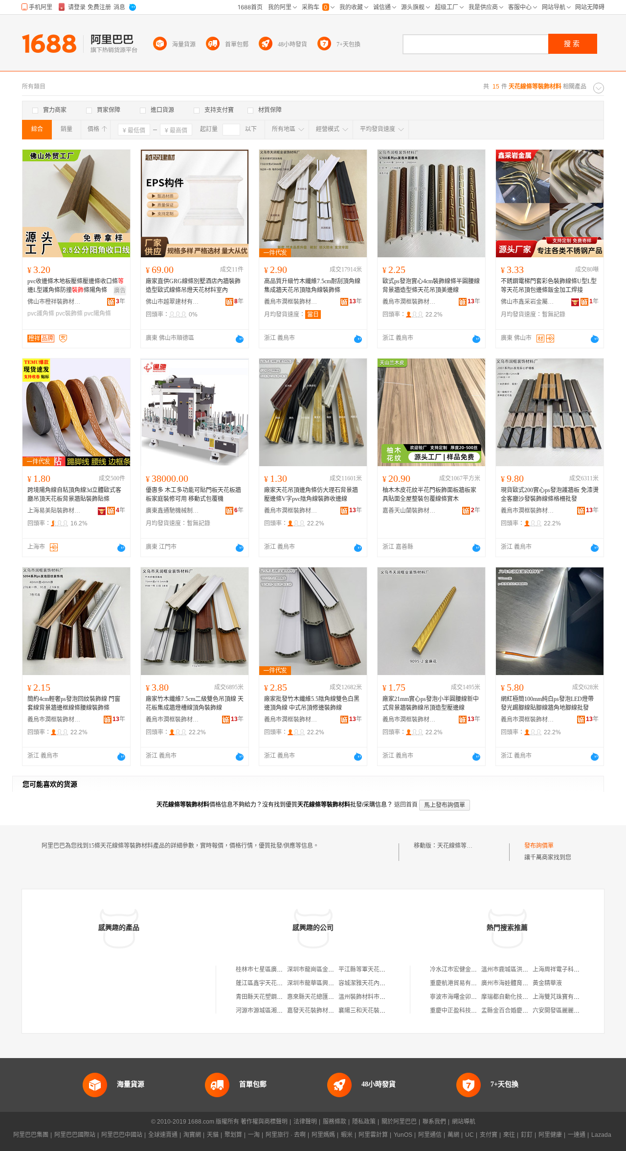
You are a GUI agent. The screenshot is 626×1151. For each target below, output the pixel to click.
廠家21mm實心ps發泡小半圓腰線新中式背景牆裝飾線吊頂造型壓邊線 (430, 703)
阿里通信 (430, 1134)
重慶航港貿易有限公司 (459, 983)
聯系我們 (434, 1121)
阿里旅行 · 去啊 (286, 1134)
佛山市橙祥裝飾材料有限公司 (54, 301)
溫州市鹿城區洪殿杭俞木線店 (519, 969)
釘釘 (527, 1134)
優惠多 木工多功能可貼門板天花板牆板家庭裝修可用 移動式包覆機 (193, 494)
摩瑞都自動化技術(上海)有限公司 (524, 996)
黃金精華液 (547, 983)
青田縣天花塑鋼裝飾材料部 (271, 996)
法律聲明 (305, 1121)
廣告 (120, 290)
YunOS (403, 1134)
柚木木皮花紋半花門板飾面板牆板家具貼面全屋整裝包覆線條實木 (429, 494)
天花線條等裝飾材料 (463, 845)
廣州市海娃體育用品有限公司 (519, 983)
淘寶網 (192, 1134)
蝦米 (347, 1134)
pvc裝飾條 (69, 313)
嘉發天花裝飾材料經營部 (319, 1010)
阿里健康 (550, 1134)
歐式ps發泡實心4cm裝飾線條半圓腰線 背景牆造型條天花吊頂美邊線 (431, 285)
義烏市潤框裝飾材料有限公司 (291, 301)
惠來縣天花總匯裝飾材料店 (322, 996)
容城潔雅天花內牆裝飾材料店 (376, 983)
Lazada (601, 1134)
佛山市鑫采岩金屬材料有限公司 (528, 301)
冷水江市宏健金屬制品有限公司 (471, 969)
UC (469, 1134)
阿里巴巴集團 (30, 1134)
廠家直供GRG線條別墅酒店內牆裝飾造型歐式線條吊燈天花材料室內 (193, 285)
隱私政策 (364, 1121)
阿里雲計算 (373, 1134)
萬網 (453, 1134)
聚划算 (233, 1134)
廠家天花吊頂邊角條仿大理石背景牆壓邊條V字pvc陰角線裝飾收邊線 (311, 494)
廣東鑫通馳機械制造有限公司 (173, 510)
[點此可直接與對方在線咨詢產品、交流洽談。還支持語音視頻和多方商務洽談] (240, 339)
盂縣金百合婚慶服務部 (510, 1010)
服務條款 (334, 1121)
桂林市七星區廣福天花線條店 (274, 969)
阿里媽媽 (323, 1134)
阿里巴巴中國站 (121, 1134)
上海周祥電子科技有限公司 (568, 969)
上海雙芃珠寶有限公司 (562, 996)
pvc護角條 (40, 313)
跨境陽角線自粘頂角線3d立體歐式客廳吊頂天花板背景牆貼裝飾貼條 (74, 494)
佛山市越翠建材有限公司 (173, 301)
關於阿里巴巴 (399, 1121)
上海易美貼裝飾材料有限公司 (54, 510)
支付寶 (488, 1134)
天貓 (213, 1134)
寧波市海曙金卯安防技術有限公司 (474, 996)
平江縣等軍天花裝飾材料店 (373, 969)
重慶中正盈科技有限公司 (462, 1010)
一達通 (576, 1134)
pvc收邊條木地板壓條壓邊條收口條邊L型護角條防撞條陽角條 (75, 285)
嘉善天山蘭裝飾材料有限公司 (409, 510)
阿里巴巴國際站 (74, 1134)
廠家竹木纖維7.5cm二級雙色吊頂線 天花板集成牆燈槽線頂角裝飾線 (195, 703)
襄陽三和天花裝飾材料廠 (370, 1010)
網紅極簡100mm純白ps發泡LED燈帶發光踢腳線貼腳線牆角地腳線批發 (547, 703)
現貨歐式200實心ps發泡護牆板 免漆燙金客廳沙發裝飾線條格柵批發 (550, 494)
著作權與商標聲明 (264, 1121)
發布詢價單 (539, 845)
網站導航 (463, 1121)
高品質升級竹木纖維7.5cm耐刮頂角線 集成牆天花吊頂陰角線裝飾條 (312, 285)
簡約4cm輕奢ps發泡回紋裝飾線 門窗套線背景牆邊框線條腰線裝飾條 (73, 703)
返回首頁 (406, 804)
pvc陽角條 (97, 313)
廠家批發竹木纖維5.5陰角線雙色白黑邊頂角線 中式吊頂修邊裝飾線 (311, 703)
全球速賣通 (163, 1134)
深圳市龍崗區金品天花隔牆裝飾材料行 (337, 969)
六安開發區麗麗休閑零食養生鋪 (574, 1010)
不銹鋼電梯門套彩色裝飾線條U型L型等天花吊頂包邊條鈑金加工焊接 (549, 285)
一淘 (254, 1134)
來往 (509, 1134)
